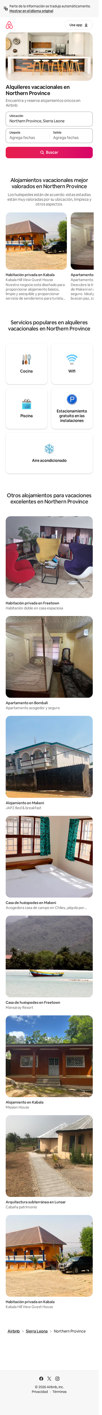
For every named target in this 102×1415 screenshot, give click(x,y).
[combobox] (49, 121)
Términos (59, 1392)
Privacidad (40, 1392)
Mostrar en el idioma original (31, 11)
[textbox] (27, 138)
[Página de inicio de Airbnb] (9, 24)
